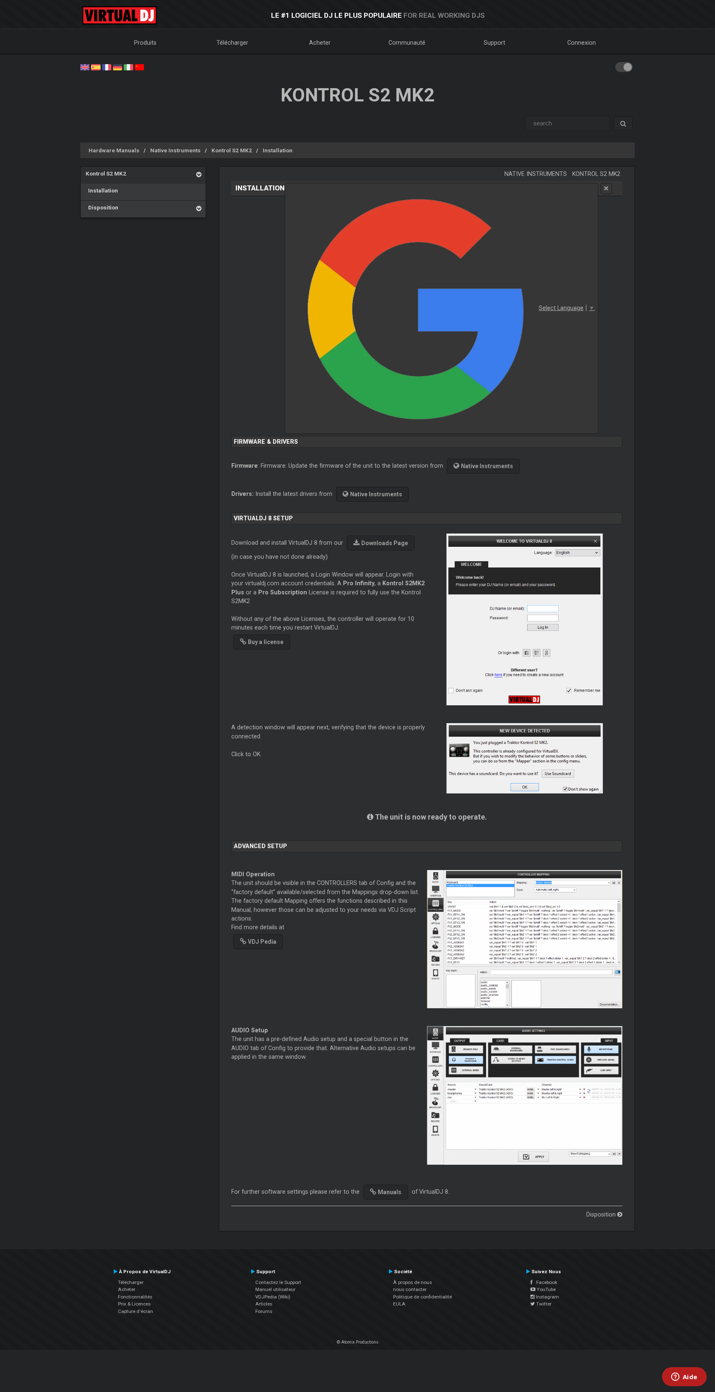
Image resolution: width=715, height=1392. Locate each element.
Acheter (320, 42)
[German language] (117, 66)
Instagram (547, 1297)
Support (494, 42)
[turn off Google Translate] (606, 188)
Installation (278, 150)
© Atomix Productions (358, 1342)
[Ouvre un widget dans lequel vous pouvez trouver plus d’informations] (684, 1377)
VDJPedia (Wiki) (272, 1297)
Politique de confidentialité (422, 1297)
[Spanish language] (95, 66)
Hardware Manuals (114, 150)
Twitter (543, 1304)
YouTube (545, 1289)
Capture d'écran (135, 1311)
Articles (263, 1304)
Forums (263, 1311)
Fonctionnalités (135, 1297)
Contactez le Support (278, 1282)
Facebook (545, 1282)
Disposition (102, 207)
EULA (399, 1304)
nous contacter (410, 1289)
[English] (84, 66)
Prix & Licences (134, 1304)
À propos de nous (412, 1282)
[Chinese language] (139, 66)
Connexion (581, 42)
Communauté (407, 42)
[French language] (106, 66)
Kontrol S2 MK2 (231, 150)
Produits (145, 42)
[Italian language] (128, 66)
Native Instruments (175, 150)
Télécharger (232, 42)
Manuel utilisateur (275, 1289)
